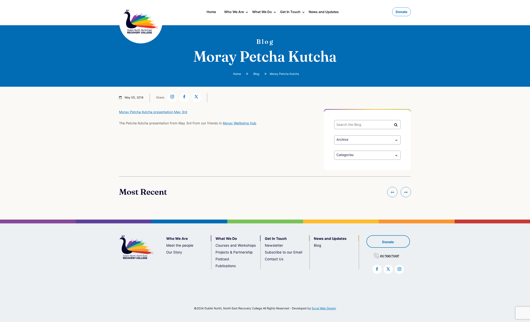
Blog (256, 74)
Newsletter (274, 245)
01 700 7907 (389, 256)
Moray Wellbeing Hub (239, 123)
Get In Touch (290, 12)
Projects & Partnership (234, 252)
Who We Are (234, 12)
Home (211, 12)
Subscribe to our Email (283, 252)
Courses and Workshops (236, 245)
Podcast (222, 259)
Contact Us (274, 259)
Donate (401, 12)
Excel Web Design (324, 308)
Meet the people (179, 245)
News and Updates (324, 12)
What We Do (262, 12)
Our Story (174, 252)
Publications (226, 266)
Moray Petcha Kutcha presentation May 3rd (153, 112)
